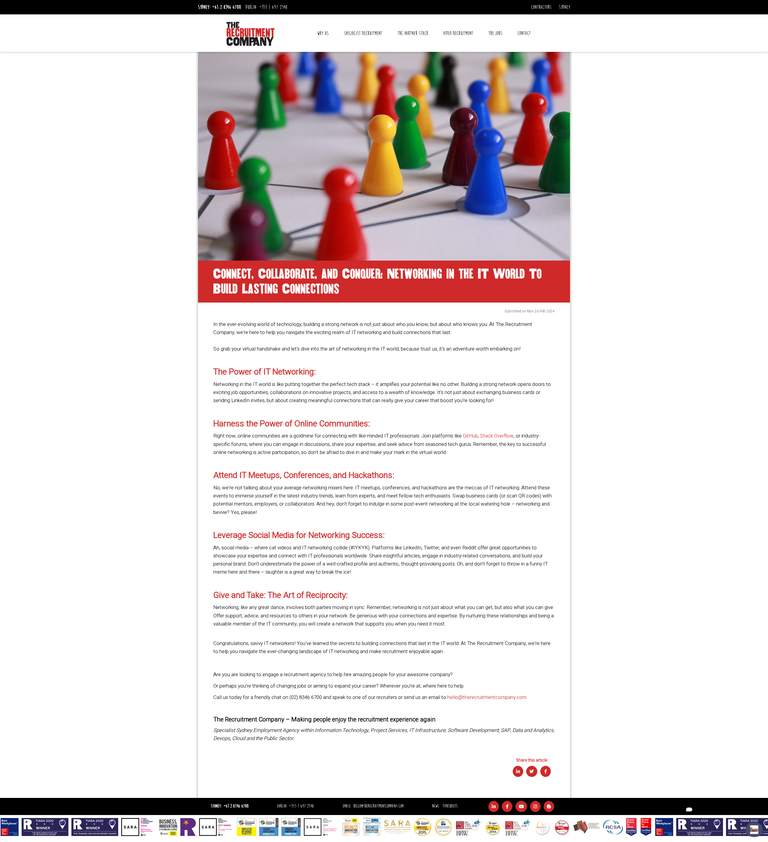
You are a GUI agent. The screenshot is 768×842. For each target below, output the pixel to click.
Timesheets (450, 806)
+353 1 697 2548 (273, 7)
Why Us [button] (322, 33)
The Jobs (495, 33)
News (435, 806)
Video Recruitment (458, 33)
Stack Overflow (497, 436)
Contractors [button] (541, 7)
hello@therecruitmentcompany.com (486, 697)
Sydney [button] (564, 7)
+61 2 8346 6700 (226, 7)
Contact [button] (524, 33)
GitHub (470, 436)
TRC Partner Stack (413, 33)
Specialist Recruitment (363, 33)
